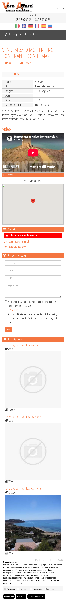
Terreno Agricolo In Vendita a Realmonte (23, 345)
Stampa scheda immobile (20, 241)
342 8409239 (43, 19)
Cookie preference (35, 580)
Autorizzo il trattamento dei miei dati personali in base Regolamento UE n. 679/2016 (32, 305)
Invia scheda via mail (17, 247)
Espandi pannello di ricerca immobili (24, 34)
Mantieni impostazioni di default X (49, 560)
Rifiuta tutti (21, 596)
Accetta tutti (9, 596)
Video (19, 74)
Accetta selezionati (36, 596)
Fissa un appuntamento (23, 235)
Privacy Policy (13, 309)
